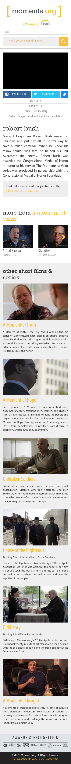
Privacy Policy (36, 759)
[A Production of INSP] (35, 23)
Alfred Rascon (12, 251)
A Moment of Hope (19, 400)
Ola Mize (44, 251)
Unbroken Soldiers (19, 479)
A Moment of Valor (34, 215)
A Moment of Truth (19, 325)
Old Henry (12, 628)
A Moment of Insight (21, 701)
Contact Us (52, 759)
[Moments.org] (35, 11)
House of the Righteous (23, 551)
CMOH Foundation (25, 191)
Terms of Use (20, 759)
